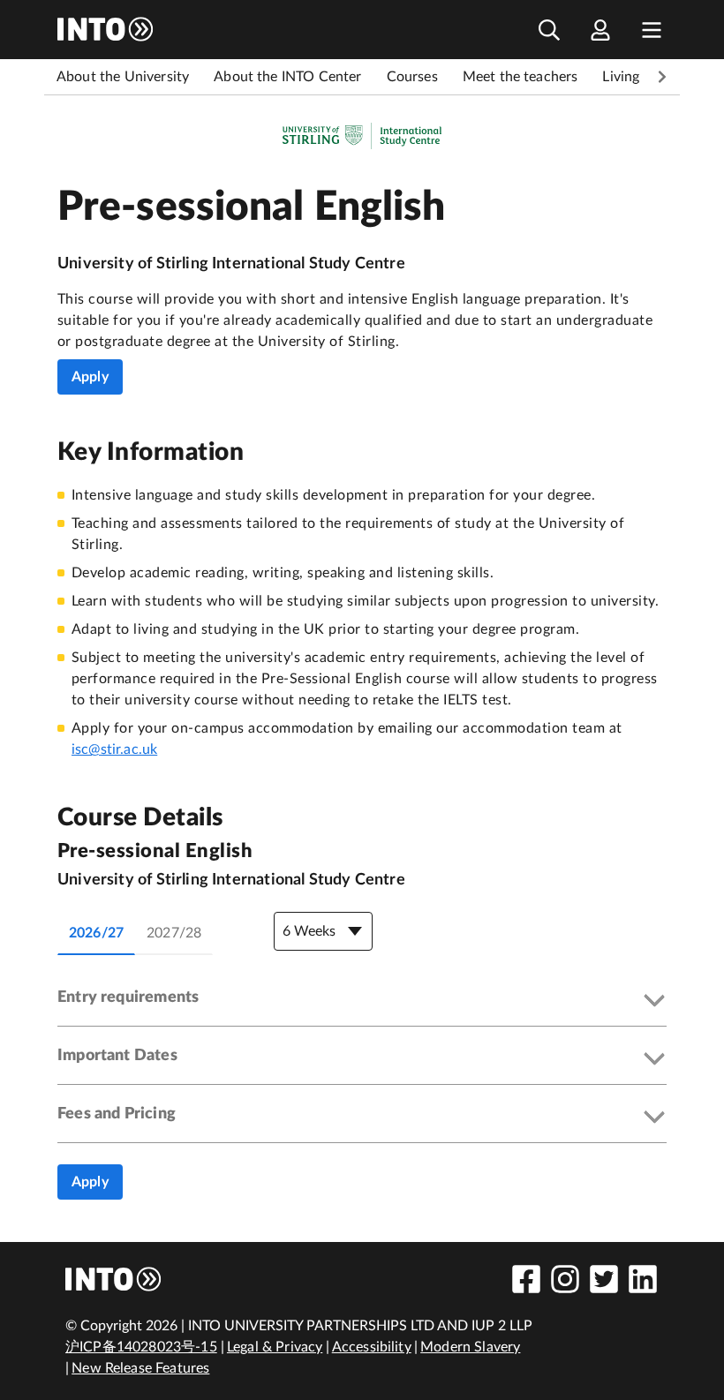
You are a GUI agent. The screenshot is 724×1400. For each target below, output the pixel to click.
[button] (362, 1001)
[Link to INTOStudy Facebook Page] (526, 1279)
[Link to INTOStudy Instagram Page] (565, 1279)
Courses (412, 77)
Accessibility (371, 1347)
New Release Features (140, 1368)
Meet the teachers (520, 77)
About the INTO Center (287, 77)
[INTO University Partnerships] (113, 1279)
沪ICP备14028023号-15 (141, 1347)
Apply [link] (90, 377)
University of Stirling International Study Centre (231, 264)
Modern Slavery (470, 1347)
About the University (123, 77)
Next (662, 77)
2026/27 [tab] (96, 933)
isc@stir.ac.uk (114, 749)
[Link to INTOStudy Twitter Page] (604, 1279)
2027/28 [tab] (174, 933)
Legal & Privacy (274, 1347)
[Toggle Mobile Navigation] (652, 29)
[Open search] (549, 29)
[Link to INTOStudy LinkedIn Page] (643, 1279)
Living (620, 77)
